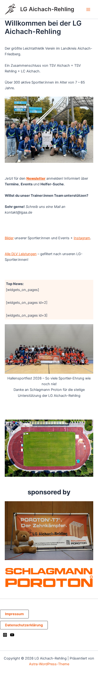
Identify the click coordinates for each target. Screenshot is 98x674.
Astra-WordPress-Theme (49, 664)
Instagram (82, 238)
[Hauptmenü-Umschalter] (88, 9)
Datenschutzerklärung (24, 625)
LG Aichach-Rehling (47, 9)
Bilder (9, 238)
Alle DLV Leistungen (21, 254)
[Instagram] (5, 635)
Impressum (14, 614)
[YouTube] (12, 635)
